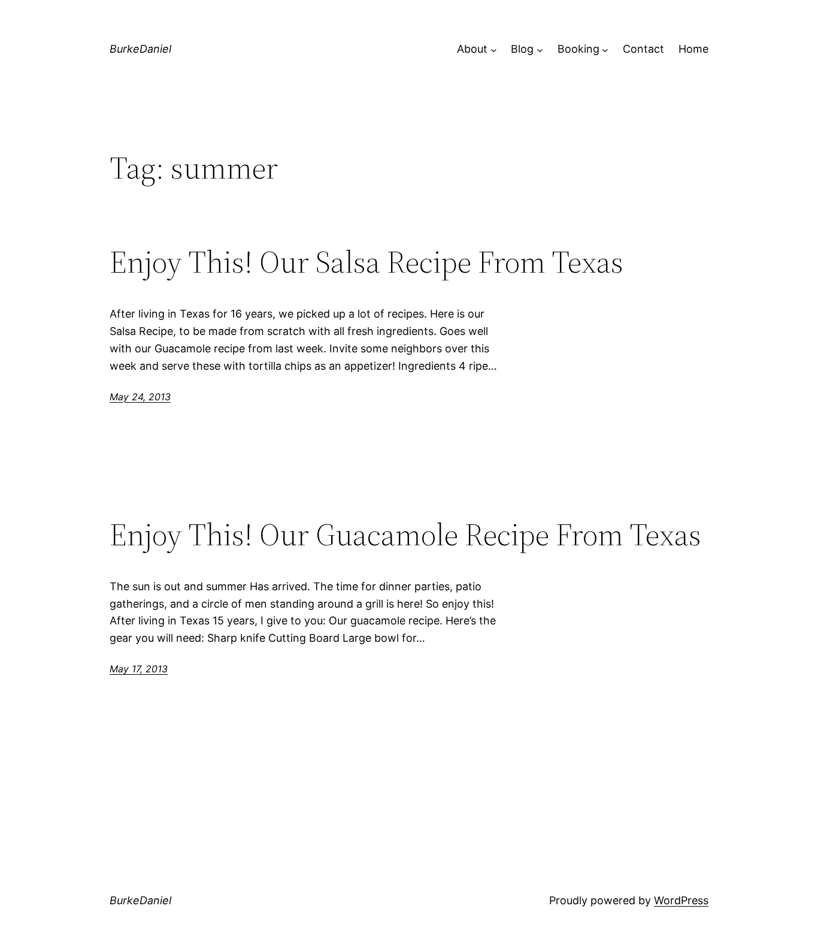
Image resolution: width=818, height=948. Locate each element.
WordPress (681, 900)
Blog (522, 49)
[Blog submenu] (540, 49)
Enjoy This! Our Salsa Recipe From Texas (366, 262)
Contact (643, 49)
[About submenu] (493, 49)
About (472, 49)
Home (693, 49)
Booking (578, 49)
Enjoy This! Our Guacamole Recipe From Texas (405, 535)
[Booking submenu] (605, 49)
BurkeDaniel (140, 49)
